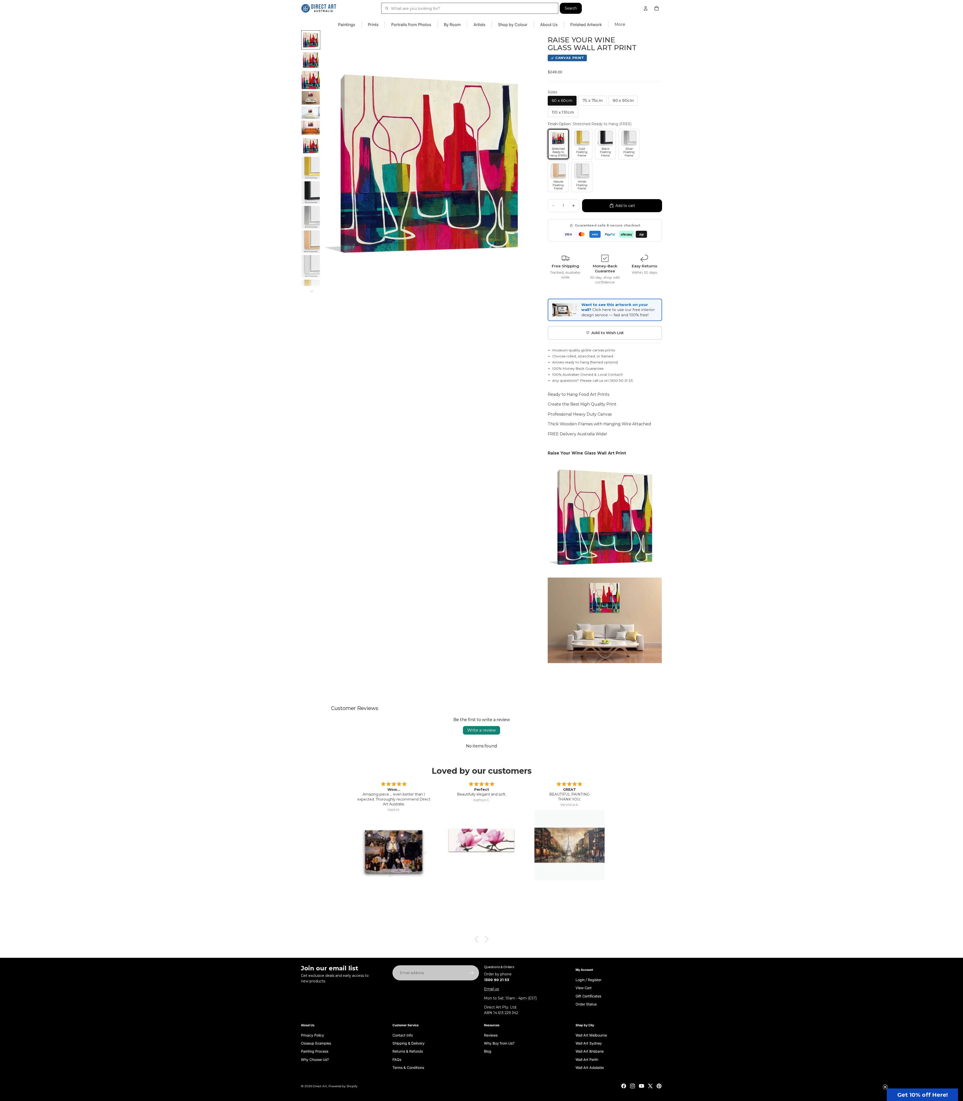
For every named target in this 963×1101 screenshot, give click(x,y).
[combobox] (469, 8)
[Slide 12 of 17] (311, 266)
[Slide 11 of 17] (311, 241)
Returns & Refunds (407, 1051)
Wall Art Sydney (589, 1043)
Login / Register (588, 980)
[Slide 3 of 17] (311, 80)
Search (571, 8)
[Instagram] (632, 1086)
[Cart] (656, 8)
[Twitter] (650, 1086)
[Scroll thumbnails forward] (312, 291)
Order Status (586, 1004)
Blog (487, 1051)
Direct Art (320, 1086)
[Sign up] (471, 973)
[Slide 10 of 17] (311, 217)
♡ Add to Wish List (605, 332)
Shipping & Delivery (408, 1043)
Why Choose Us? (315, 1059)
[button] (922, 1094)
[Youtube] (641, 1086)
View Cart (584, 988)
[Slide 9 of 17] (311, 192)
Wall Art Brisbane (590, 1051)
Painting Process (314, 1051)
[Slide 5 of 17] (311, 113)
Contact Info (402, 1035)
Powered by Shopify (343, 1086)
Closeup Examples (316, 1043)
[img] (394, 784)
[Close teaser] (885, 1086)
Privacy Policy (312, 1035)
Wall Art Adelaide (590, 1067)
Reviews (491, 1035)
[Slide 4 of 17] (311, 98)
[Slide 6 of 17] (311, 128)
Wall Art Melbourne (591, 1035)
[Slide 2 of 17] (311, 60)
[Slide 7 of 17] (311, 146)
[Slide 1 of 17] (311, 40)
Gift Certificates (588, 996)
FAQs (396, 1059)
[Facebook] (624, 1086)
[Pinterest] (659, 1086)
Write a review (481, 730)
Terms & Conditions (408, 1067)
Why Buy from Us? (499, 1043)
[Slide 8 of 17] (311, 168)
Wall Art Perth (587, 1059)
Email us (491, 989)
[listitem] (619, 24)
